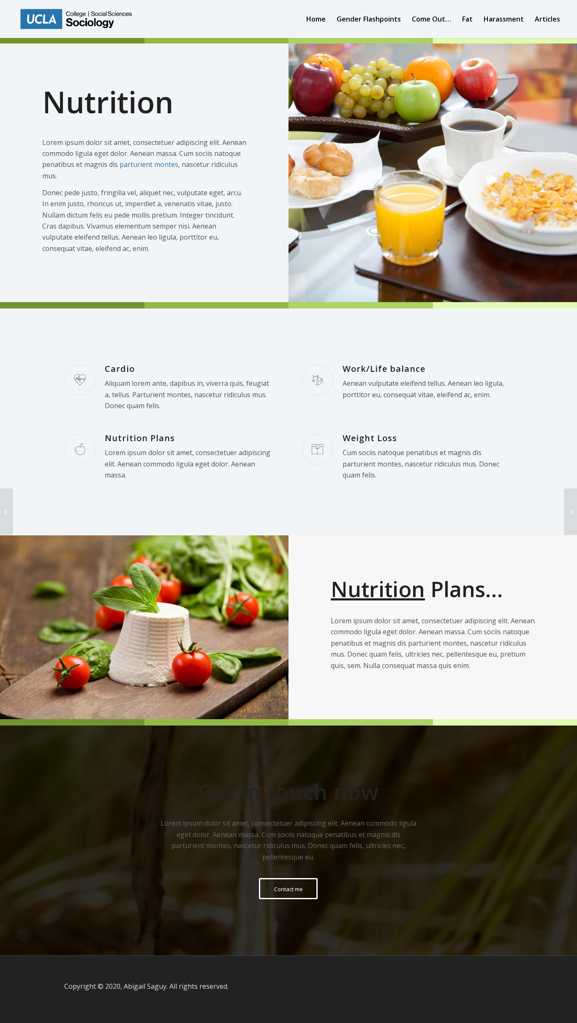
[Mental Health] (570, 511)
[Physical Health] (6, 511)
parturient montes (149, 164)
